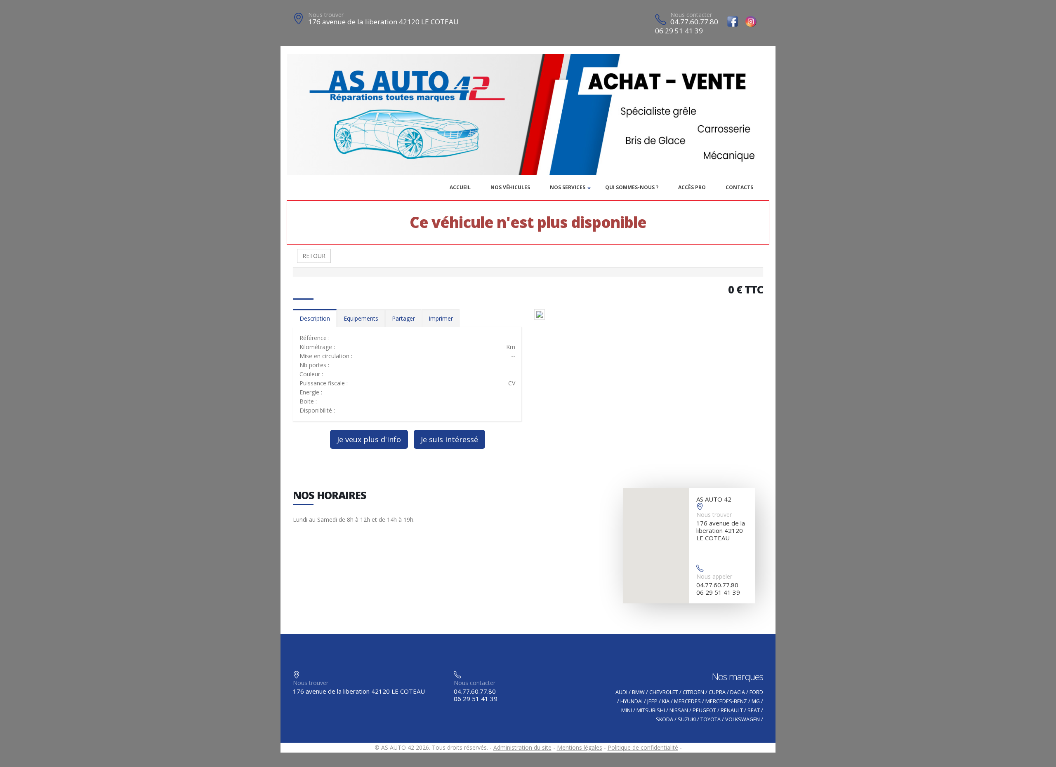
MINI (626, 710)
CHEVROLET (663, 692)
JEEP (652, 701)
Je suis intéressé (449, 439)
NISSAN (678, 710)
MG (756, 701)
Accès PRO (692, 187)
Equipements (361, 318)
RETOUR (313, 256)
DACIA (737, 692)
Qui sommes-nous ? (631, 187)
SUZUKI (687, 719)
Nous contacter (691, 15)
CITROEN (693, 692)
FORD (756, 692)
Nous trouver (326, 15)
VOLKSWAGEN (742, 719)
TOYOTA (710, 719)
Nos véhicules (510, 187)
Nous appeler (714, 576)
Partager (403, 318)
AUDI (621, 692)
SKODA (664, 719)
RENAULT (732, 710)
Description (314, 318)
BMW (638, 692)
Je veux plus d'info (369, 439)
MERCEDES (687, 701)
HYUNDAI (631, 701)
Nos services (567, 187)
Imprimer (441, 318)
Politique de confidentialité (643, 747)
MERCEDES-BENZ (726, 701)
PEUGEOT (704, 710)
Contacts (739, 187)
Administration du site (522, 747)
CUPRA (717, 692)
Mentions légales (579, 747)
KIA (665, 701)
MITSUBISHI (650, 710)
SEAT (753, 710)
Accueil (460, 187)
